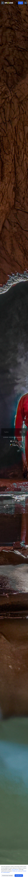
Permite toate (19, 875)
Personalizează (15, 869)
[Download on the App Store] (14, 441)
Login (20, 2)
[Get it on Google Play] (14, 444)
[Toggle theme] (25, 3)
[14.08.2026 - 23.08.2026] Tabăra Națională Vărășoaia (14, 437)
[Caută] (20, 432)
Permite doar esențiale (7, 875)
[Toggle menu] (2, 2)
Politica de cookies (17, 871)
